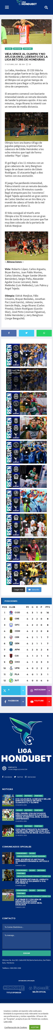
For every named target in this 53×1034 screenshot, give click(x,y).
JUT (16, 680)
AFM (17, 649)
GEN (16, 643)
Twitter (20, 777)
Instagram (31, 777)
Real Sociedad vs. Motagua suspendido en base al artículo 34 (32, 861)
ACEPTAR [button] (35, 1027)
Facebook (8, 777)
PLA (16, 674)
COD (17, 612)
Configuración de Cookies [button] (15, 1027)
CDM (17, 631)
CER (16, 637)
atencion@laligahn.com (17, 769)
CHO (17, 662)
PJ (27, 607)
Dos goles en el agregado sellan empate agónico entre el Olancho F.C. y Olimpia (33, 801)
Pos (4, 607)
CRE (16, 618)
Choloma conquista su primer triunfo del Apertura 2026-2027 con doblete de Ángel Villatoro (32, 831)
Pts (47, 607)
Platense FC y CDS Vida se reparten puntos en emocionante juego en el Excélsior (28, 902)
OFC (17, 625)
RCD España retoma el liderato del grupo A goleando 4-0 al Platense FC (31, 881)
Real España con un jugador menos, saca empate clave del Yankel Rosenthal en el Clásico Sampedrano (32, 816)
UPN (16, 668)
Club (12, 607)
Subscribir (35, 589)
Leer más (8, 1021)
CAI (16, 655)
